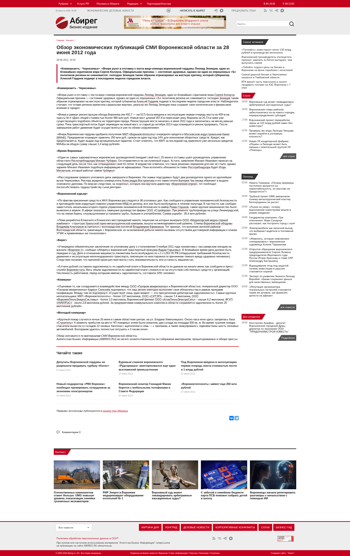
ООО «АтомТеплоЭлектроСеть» (175, 299)
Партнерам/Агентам (159, 3)
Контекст (60, 452)
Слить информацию (178, 553)
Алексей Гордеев (147, 101)
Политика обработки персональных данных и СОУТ (88, 538)
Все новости (66, 527)
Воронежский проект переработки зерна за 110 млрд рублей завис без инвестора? (270, 123)
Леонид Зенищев (155, 94)
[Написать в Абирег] (221, 10)
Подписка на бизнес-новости (143, 553)
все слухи (289, 156)
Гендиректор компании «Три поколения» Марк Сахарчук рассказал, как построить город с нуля (272, 220)
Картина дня (150, 527)
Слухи (246, 95)
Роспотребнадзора (83, 160)
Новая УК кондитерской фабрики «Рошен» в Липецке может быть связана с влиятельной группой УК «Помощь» (270, 145)
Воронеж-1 (75, 249)
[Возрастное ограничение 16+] (168, 10)
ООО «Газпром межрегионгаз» (149, 286)
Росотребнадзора (199, 167)
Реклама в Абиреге (108, 3)
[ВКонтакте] (231, 418)
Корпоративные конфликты (235, 527)
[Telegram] (236, 418)
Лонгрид (248, 176)
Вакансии (163, 553)
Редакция (132, 3)
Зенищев (224, 98)
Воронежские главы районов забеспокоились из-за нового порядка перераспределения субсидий (271, 112)
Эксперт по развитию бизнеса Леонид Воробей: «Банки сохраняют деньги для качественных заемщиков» (272, 279)
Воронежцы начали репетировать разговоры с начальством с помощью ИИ (272, 495)
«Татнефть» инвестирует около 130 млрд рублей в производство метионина (266, 51)
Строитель (64, 322)
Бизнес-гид (284, 527)
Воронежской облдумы (218, 223)
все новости (288, 307)
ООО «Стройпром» (159, 210)
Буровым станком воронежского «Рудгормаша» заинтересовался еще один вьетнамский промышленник (147, 365)
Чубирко (108, 170)
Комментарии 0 (71, 432)
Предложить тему (244, 10)
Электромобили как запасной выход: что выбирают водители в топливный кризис (271, 231)
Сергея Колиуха (224, 94)
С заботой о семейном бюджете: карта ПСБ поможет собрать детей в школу (224, 495)
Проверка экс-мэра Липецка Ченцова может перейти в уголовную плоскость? (271, 133)
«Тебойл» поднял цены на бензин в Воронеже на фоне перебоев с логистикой (267, 69)
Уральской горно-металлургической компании (114, 223)
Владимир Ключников (70, 226)
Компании (203, 553)
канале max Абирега (115, 410)
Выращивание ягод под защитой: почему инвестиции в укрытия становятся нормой (269, 268)
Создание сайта (278, 553)
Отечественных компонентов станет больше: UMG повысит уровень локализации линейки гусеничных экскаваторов (74, 497)
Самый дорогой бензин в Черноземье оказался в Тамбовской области (264, 76)
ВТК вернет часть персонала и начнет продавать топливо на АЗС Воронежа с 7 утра (266, 84)
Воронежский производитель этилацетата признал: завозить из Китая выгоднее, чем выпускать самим (267, 59)
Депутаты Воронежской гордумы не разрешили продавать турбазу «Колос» (83, 363)
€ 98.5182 (288, 3)
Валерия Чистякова (190, 180)
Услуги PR (83, 3)
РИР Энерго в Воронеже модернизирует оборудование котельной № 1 (123, 495)
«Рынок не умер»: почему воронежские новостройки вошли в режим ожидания (270, 209)
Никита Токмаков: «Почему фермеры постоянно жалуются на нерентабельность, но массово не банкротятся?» (271, 187)
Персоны (193, 553)
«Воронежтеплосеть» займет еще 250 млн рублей (209, 385)
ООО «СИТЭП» (152, 296)
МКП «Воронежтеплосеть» (139, 134)
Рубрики (63, 3)
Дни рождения (251, 316)
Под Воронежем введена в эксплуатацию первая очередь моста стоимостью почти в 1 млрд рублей (209, 365)
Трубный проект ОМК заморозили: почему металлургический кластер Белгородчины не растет (270, 199)
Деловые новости (196, 527)
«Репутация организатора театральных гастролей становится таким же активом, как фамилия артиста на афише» (270, 291)
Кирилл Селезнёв (99, 289)
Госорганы (215, 553)
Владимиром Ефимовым (148, 226)
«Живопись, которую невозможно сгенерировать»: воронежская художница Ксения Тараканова (269, 241)
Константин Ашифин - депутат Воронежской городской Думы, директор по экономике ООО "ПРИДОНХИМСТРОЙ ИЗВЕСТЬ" (269, 327)
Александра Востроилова (138, 180)
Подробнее (288, 337)
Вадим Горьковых (169, 249)
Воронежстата (76, 269)
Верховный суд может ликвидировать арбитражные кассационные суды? (271, 103)
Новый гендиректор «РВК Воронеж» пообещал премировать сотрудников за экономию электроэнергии (83, 387)
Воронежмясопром (184, 183)
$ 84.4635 (269, 3)
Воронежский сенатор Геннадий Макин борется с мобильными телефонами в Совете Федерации (145, 387)
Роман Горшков (179, 206)
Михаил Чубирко (106, 160)
